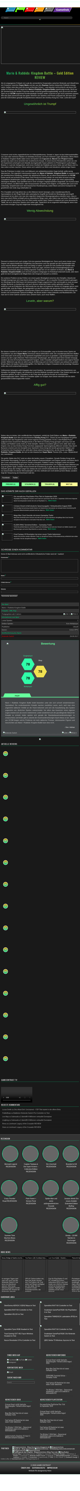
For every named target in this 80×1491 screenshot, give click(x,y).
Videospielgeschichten (63, 1455)
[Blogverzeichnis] (56, 1447)
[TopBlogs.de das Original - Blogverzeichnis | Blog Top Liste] (35, 1452)
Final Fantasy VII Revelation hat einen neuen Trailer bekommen (58, 1383)
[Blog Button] (64, 1452)
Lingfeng (5, 1120)
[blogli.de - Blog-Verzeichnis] (23, 1449)
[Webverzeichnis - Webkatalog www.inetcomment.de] (55, 1449)
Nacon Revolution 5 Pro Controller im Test (19, 1340)
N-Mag (74, 1455)
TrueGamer (24, 1455)
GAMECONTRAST (44, 1465)
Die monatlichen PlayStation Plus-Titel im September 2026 (52, 1405)
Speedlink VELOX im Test (13, 1314)
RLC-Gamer (60, 1457)
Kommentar (5, 557)
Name (3, 575)
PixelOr (15, 1455)
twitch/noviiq (43, 1457)
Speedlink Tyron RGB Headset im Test (18, 1329)
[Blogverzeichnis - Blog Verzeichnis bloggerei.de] (30, 1447)
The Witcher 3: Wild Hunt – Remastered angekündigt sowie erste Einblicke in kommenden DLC (59, 1391)
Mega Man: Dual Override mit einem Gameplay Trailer (57, 1369)
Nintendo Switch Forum (37, 1455)
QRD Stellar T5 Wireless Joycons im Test (59, 1340)
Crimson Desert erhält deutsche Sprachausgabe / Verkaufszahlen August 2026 (59, 1361)
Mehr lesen (52, 501)
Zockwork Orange (71, 1457)
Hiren (49, 1471)
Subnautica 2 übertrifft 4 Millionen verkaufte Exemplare (31, 1116)
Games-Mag (16, 1454)
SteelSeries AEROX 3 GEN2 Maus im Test (20, 1305)
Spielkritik (50, 1455)
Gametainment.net (18, 1459)
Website (3, 589)
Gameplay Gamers (29, 1454)
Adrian (21, 65)
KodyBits (24, 1457)
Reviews (34, 65)
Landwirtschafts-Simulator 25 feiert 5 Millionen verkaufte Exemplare (17, 1437)
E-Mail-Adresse (6, 582)
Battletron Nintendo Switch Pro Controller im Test (31, 1113)
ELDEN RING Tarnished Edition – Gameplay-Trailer (56, 1376)
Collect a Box (5, 1459)
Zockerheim (33, 1457)
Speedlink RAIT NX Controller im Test (18, 1310)
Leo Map (5, 1116)
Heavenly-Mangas (59, 1454)
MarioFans (70, 1454)
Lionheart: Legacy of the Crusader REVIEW (25, 1124)
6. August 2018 (8, 65)
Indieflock (16, 1457)
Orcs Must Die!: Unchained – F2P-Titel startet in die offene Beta (37, 1109)
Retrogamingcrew (32, 1459)
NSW (29, 65)
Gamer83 (48, 1454)
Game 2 (40, 1454)
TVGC (51, 1457)
